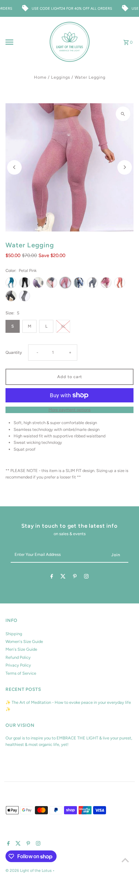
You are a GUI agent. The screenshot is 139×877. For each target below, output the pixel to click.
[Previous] (14, 167)
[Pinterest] (75, 577)
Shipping (13, 633)
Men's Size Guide (21, 649)
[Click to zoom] (123, 114)
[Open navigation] (25, 42)
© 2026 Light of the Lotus (29, 870)
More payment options (69, 409)
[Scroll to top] (125, 860)
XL (63, 326)
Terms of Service (20, 673)
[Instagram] (86, 577)
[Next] (124, 167)
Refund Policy (18, 657)
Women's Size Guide (24, 641)
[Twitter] (63, 577)
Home (40, 77)
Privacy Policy (18, 665)
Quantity (13, 352)
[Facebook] (51, 577)
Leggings (60, 77)
